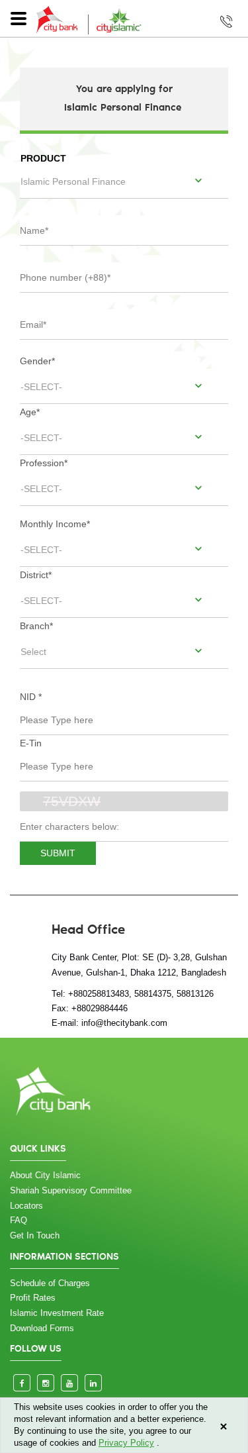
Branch (36, 626)
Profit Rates (33, 1298)
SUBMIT (57, 853)
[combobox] (124, 181)
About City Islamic (45, 1175)
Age (30, 412)
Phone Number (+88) (67, 270)
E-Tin (31, 743)
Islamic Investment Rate (57, 1313)
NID (31, 696)
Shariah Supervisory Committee (71, 1190)
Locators (26, 1206)
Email (34, 317)
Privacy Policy (126, 1443)
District (36, 575)
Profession (43, 463)
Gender (37, 361)
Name (35, 223)
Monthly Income (55, 524)
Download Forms (42, 1328)
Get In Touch (35, 1235)
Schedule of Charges (50, 1283)
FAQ (18, 1220)
